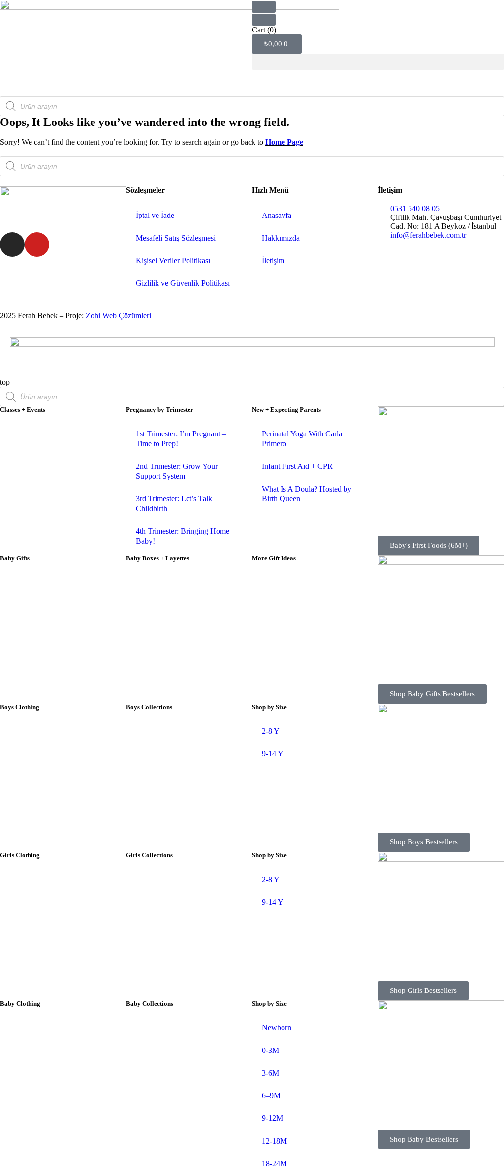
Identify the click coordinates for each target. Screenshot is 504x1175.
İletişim (273, 260)
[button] (378, 62)
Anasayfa (276, 215)
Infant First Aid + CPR (297, 466)
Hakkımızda (281, 238)
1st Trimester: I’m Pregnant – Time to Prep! (181, 439)
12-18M (274, 1141)
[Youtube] (37, 244)
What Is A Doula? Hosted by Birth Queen (306, 494)
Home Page (284, 142)
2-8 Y (271, 731)
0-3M (270, 1050)
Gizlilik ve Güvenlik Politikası (183, 283)
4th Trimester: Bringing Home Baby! (182, 536)
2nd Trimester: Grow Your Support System (177, 471)
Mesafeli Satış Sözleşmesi (176, 238)
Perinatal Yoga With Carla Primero (302, 439)
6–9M (271, 1095)
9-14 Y (273, 753)
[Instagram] (12, 244)
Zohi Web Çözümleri (118, 315)
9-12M (272, 1118)
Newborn (276, 1027)
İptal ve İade (155, 215)
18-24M (274, 1163)
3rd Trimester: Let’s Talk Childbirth (174, 504)
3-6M (270, 1073)
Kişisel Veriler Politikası (173, 260)
